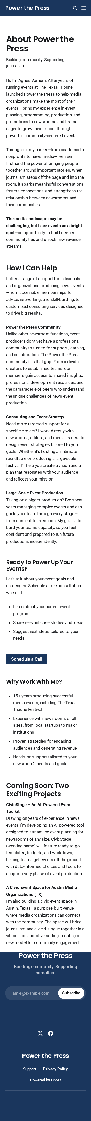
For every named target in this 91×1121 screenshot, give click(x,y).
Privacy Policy (55, 1069)
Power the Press (27, 8)
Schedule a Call (26, 659)
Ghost (56, 1080)
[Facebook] (50, 1033)
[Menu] (84, 8)
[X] (40, 1033)
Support (29, 1069)
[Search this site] (75, 8)
